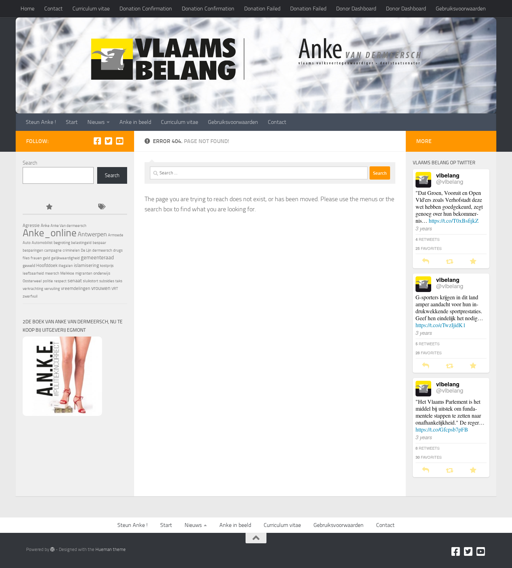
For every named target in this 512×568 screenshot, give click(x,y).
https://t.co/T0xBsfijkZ (454, 220)
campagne (53, 250)
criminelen (71, 250)
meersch (52, 273)
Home (27, 8)
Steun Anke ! (41, 122)
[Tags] (101, 207)
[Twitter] (108, 141)
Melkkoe (67, 273)
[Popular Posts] (49, 207)
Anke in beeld (135, 122)
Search (30, 163)
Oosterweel (32, 281)
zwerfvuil (30, 296)
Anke (45, 225)
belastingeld (81, 242)
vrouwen (100, 288)
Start (72, 122)
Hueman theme (110, 549)
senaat (75, 281)
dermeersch (102, 250)
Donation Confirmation (145, 8)
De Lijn (86, 250)
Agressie (31, 225)
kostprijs (107, 265)
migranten (83, 273)
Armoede (115, 235)
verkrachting (33, 288)
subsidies (106, 281)
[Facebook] (97, 141)
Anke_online (50, 233)
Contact (53, 8)
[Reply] (425, 261)
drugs (118, 250)
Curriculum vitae (91, 8)
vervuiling (52, 288)
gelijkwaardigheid (65, 258)
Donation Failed (262, 8)
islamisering (86, 265)
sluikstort (90, 281)
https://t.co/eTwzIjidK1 (441, 325)
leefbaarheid (33, 273)
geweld (29, 265)
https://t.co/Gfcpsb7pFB (442, 429)
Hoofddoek (46, 265)
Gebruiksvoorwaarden (461, 8)
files (26, 258)
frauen (36, 258)
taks (118, 281)
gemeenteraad (97, 257)
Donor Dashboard (356, 8)
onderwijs (101, 273)
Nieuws (95, 122)
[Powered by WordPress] (52, 549)
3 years (424, 228)
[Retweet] (449, 261)
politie (48, 281)
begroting (62, 242)
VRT (114, 288)
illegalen (66, 265)
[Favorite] (473, 261)
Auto (27, 242)
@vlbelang (449, 181)
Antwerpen (92, 234)
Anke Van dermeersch (68, 225)
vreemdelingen (75, 288)
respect (60, 281)
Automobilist (42, 242)
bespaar (99, 242)
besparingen (33, 250)
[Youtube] (119, 141)
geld (46, 258)
